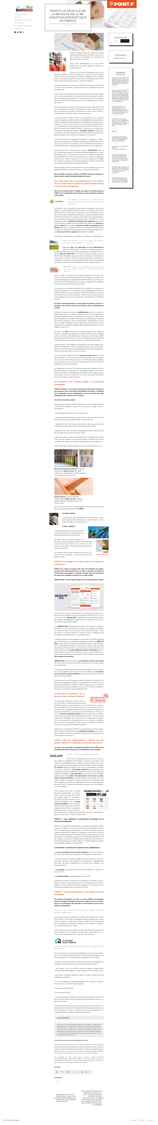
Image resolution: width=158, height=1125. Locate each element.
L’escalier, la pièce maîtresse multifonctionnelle (120, 148)
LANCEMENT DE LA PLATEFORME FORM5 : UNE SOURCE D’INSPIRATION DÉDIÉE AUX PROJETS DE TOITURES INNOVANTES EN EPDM (66, 1098)
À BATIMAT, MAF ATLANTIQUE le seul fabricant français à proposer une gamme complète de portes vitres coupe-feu (120, 122)
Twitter (142, 1120)
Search (23, 32)
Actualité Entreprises (23, 26)
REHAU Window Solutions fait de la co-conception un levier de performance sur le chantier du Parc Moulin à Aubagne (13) (120, 110)
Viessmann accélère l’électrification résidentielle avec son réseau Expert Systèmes (120, 180)
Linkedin (150, 1120)
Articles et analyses (23, 20)
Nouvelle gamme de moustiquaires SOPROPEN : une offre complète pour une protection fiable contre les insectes (120, 158)
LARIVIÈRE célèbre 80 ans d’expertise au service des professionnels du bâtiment (120, 139)
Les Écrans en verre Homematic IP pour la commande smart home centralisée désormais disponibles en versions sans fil (120, 81)
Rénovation (63, 23)
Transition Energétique (72, 23)
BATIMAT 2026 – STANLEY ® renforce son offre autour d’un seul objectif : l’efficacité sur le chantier (120, 169)
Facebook (133, 1120)
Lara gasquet (82, 23)
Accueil (17, 17)
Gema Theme (7, 1120)
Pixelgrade (16, 1120)
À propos (18, 29)
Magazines (19, 23)
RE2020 (114, 131)
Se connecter (20, 14)
